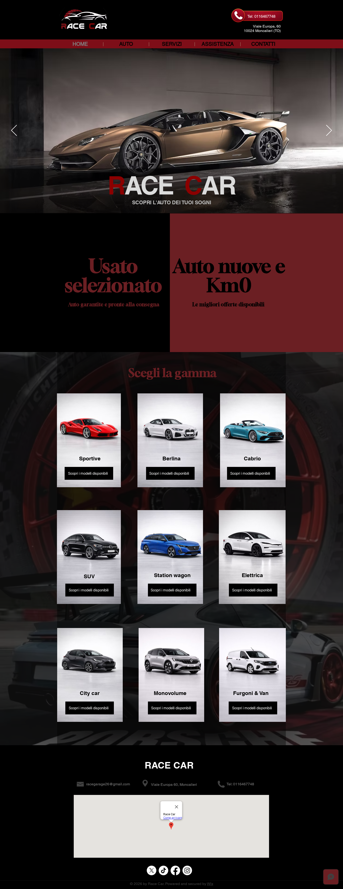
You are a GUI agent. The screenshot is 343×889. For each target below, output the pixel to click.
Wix (210, 884)
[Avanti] (329, 131)
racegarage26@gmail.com (108, 784)
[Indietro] (14, 131)
